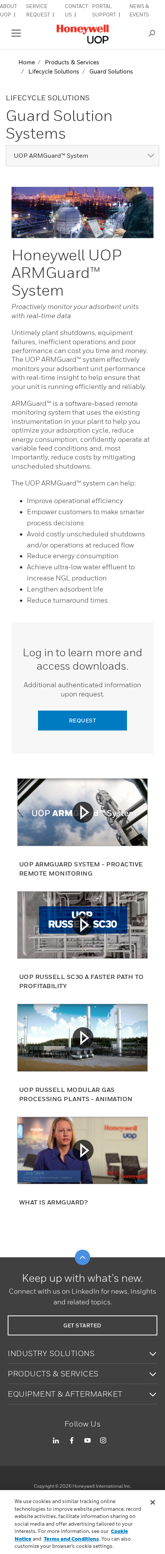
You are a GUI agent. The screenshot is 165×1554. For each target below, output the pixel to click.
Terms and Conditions (71, 1539)
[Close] (152, 1502)
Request (82, 720)
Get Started (82, 1325)
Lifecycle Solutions (53, 71)
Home (26, 62)
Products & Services (72, 62)
